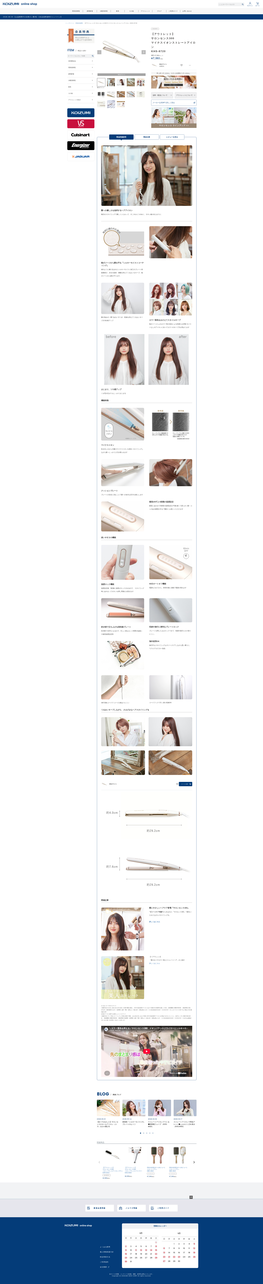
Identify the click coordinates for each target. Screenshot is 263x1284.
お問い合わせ (187, 11)
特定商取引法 (105, 1257)
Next (144, 52)
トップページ (70, 23)
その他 (131, 11)
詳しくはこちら (154, 963)
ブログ (159, 11)
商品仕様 (146, 137)
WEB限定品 (72, 61)
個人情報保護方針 (107, 1252)
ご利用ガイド (173, 11)
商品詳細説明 (121, 137)
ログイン (250, 5)
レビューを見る (172, 137)
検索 (242, 4)
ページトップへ (191, 1197)
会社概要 (103, 1267)
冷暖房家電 (104, 11)
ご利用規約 (104, 1262)
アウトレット (145, 11)
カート (257, 5)
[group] (108, 1114)
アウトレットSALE (74, 100)
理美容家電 (76, 11)
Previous (99, 52)
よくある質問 (105, 1247)
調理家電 (90, 11)
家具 (117, 11)
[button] (140, 1133)
